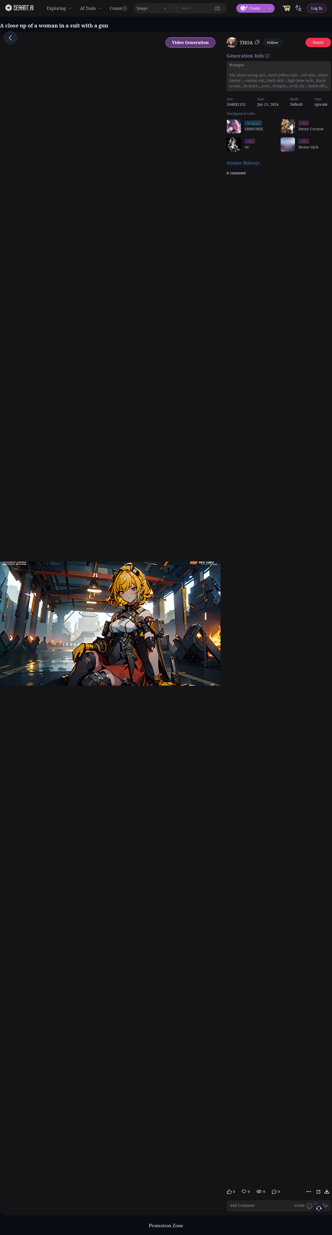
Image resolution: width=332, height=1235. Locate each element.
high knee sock (300, 80)
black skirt (275, 80)
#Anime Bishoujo (243, 163)
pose (265, 85)
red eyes (308, 75)
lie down (251, 85)
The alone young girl (247, 75)
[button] (217, 8)
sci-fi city (297, 85)
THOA (246, 42)
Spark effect (317, 85)
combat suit (253, 80)
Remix (318, 42)
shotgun (279, 85)
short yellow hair (283, 75)
